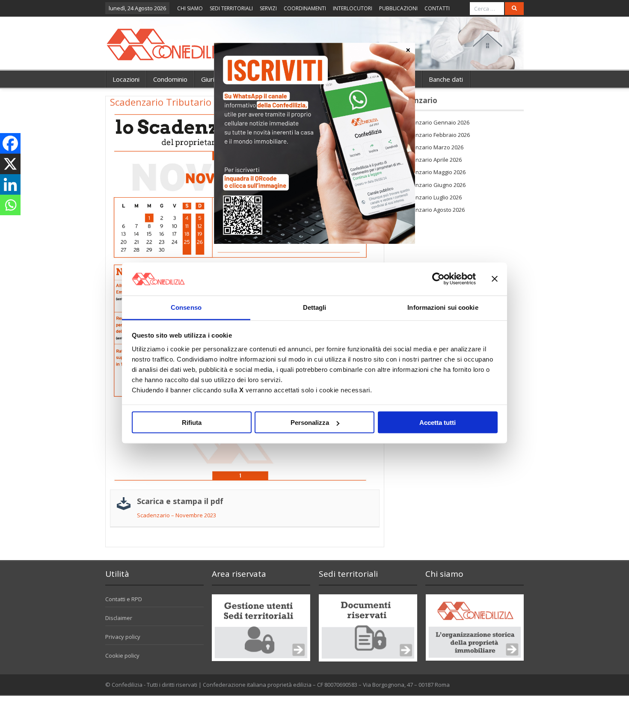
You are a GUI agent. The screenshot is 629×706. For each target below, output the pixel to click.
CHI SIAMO (190, 8)
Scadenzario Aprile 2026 (430, 159)
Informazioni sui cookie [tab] (442, 307)
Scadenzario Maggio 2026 (432, 172)
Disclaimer (118, 618)
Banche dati (446, 79)
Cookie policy (122, 655)
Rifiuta (192, 422)
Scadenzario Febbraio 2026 (434, 135)
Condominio (170, 79)
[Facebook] (10, 143)
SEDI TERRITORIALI (231, 8)
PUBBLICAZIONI (398, 8)
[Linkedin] (10, 184)
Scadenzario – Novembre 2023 (176, 515)
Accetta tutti (437, 422)
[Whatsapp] (10, 205)
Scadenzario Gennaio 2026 (434, 122)
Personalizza (310, 422)
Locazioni (126, 79)
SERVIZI (268, 8)
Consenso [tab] (186, 307)
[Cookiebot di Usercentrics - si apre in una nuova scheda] (438, 279)
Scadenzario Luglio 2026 (430, 197)
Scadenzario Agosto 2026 (432, 210)
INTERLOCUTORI (352, 8)
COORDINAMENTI (305, 8)
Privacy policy (122, 637)
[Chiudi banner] (495, 279)
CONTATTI (437, 8)
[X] (10, 164)
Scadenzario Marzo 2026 (431, 147)
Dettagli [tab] (314, 307)
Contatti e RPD (123, 599)
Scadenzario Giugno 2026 (432, 185)
